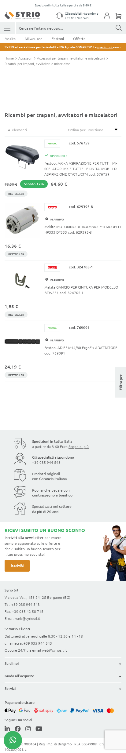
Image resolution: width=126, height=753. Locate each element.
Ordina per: (77, 129)
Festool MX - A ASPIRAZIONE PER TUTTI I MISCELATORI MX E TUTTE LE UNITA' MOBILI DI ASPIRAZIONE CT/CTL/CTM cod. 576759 (80, 168)
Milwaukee (34, 38)
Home (10, 58)
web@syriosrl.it (27, 618)
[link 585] (39, 728)
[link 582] (7, 728)
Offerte (79, 38)
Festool (58, 38)
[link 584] (28, 728)
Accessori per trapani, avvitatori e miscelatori (71, 58)
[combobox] (71, 28)
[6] (7, 28)
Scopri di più (79, 446)
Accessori (25, 58)
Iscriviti (17, 565)
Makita (10, 38)
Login (110, 19)
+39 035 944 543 (77, 18)
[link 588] (13, 740)
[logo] (22, 15)
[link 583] (18, 728)
